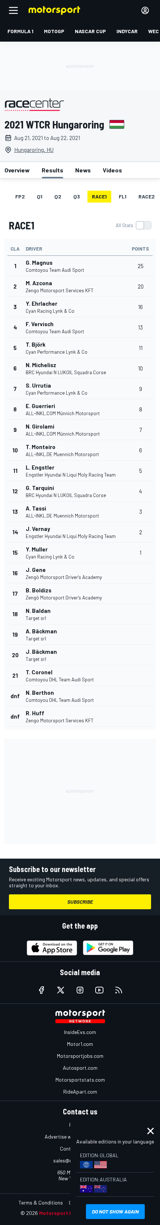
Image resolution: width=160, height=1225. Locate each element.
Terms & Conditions (41, 1202)
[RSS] (118, 990)
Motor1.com (80, 1044)
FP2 (20, 196)
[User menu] (145, 10)
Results (52, 170)
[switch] (133, 225)
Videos (112, 170)
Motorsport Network (65, 1213)
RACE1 (99, 196)
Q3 (76, 196)
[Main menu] (13, 10)
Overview (17, 170)
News (83, 170)
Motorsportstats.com (80, 1079)
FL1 (123, 196)
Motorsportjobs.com (80, 1056)
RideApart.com (80, 1091)
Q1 (39, 196)
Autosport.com (80, 1068)
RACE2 (146, 196)
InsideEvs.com (80, 1032)
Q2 (57, 196)
